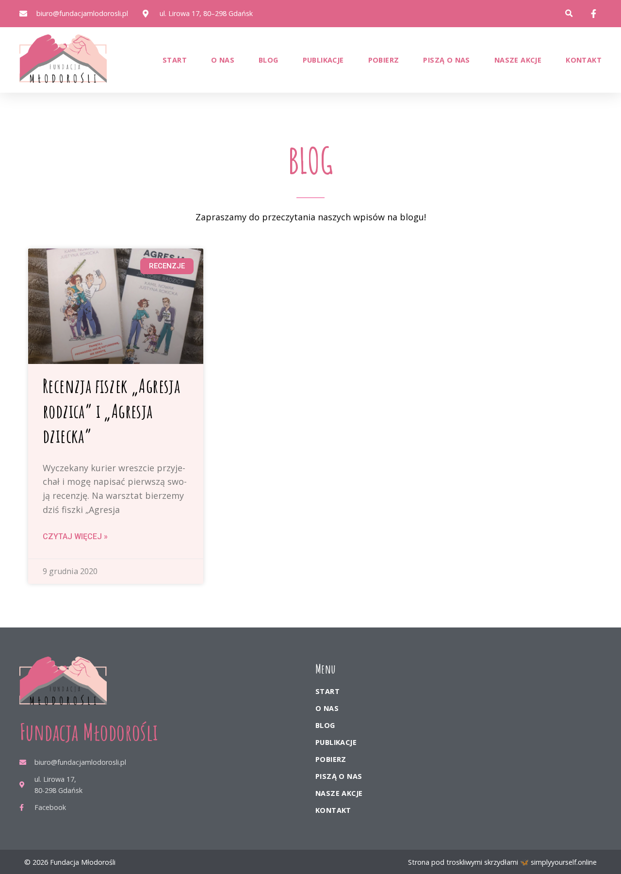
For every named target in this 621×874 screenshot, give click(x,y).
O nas (222, 60)
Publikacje (323, 60)
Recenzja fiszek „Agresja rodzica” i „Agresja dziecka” (111, 411)
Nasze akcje (517, 60)
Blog (268, 60)
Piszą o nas (446, 60)
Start (175, 60)
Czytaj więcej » (75, 536)
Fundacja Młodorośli (88, 731)
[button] (568, 13)
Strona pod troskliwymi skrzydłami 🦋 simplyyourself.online (502, 862)
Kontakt (584, 60)
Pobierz (383, 60)
